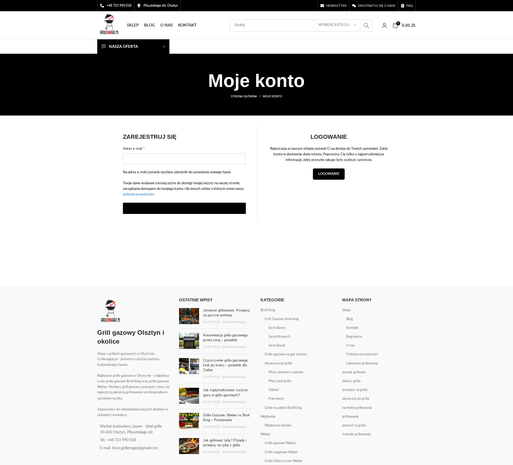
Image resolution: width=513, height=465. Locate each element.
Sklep (346, 310)
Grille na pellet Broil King (283, 408)
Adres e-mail (134, 148)
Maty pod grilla (280, 381)
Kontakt (352, 328)
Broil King (268, 310)
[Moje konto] (384, 25)
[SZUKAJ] (366, 25)
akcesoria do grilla (355, 399)
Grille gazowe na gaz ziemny (286, 354)
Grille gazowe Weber (280, 443)
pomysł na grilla (354, 425)
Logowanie (328, 174)
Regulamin (354, 337)
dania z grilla (351, 381)
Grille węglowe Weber (281, 452)
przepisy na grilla (354, 390)
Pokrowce (276, 399)
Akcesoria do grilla (278, 363)
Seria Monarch (279, 337)
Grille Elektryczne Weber (284, 461)
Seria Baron (277, 328)
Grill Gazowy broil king (282, 319)
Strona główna (244, 96)
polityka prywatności (138, 194)
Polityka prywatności (362, 354)
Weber (266, 434)
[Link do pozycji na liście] (134, 430)
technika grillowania (357, 408)
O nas (350, 345)
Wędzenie (268, 416)
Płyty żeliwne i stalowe (286, 372)
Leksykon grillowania (362, 363)
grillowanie (350, 416)
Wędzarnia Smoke (278, 425)
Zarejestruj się (184, 208)
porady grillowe (354, 372)
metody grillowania (356, 434)
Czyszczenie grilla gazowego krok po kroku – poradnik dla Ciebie (225, 365)
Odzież (274, 390)
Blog (349, 319)
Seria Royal (277, 345)
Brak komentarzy (234, 322)
